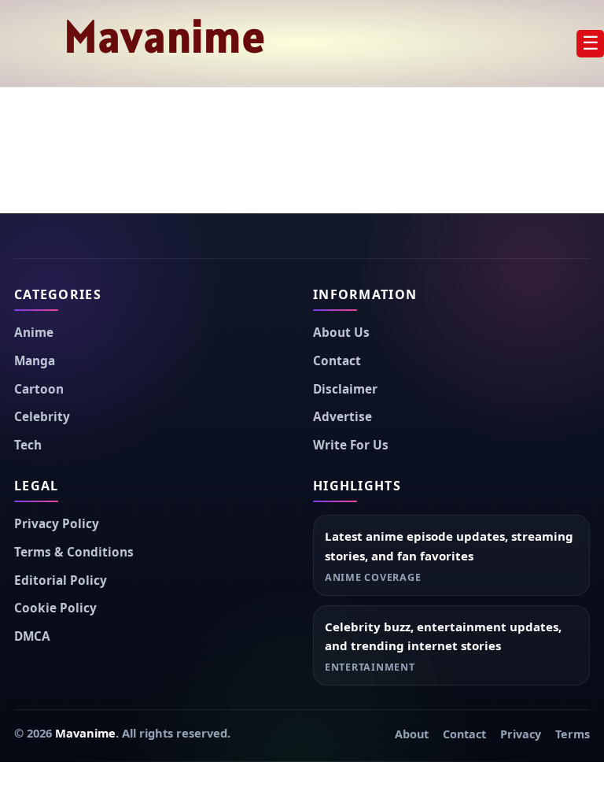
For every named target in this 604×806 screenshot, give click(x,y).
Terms (572, 734)
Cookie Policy (55, 608)
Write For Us (351, 445)
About (412, 734)
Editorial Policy (60, 580)
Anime (33, 332)
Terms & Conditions (74, 552)
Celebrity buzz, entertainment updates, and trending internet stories (443, 636)
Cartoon (39, 389)
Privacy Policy (56, 524)
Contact (337, 361)
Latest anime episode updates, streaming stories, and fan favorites (449, 546)
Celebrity (42, 417)
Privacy (520, 734)
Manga (34, 361)
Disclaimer (345, 389)
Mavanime (165, 36)
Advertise (342, 417)
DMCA (32, 636)
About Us (341, 332)
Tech (28, 445)
